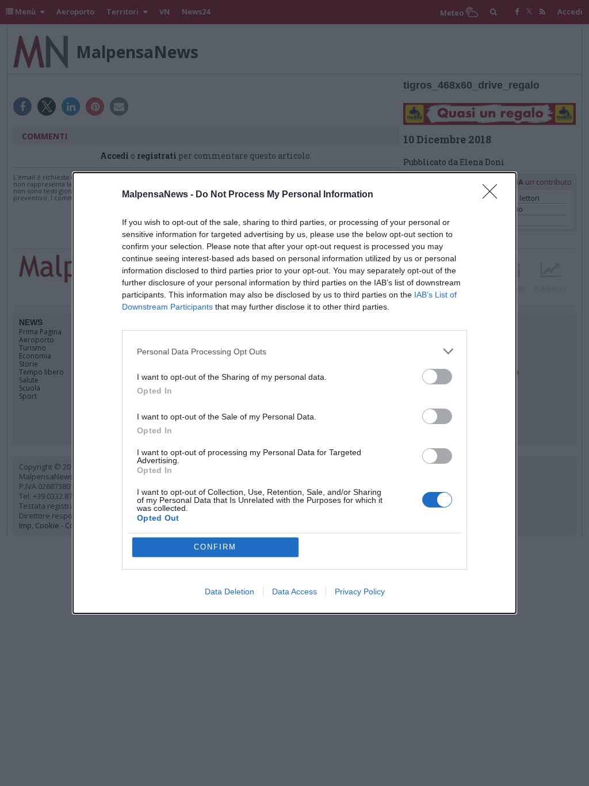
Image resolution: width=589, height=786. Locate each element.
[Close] (493, 195)
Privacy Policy (360, 591)
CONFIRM (215, 547)
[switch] (437, 376)
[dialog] (294, 393)
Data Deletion (229, 591)
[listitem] (294, 351)
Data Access (294, 591)
